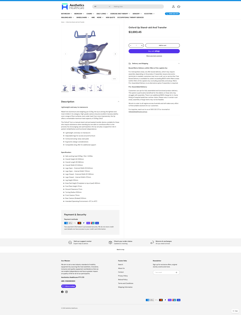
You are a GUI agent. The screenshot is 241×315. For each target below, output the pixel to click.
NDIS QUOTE (110, 17)
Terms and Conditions (125, 283)
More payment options (154, 56)
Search (120, 264)
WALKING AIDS (66, 17)
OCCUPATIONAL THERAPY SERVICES (130, 17)
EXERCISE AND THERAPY (119, 14)
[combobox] (128, 6)
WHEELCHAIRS (81, 17)
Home (62, 22)
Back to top (120, 249)
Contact (121, 272)
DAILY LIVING (101, 14)
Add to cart (162, 45)
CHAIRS (89, 14)
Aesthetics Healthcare (72, 308)
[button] (179, 6)
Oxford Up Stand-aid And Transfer (75, 22)
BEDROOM (78, 14)
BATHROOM (65, 14)
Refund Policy (123, 280)
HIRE (93, 17)
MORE (99, 17)
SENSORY (136, 14)
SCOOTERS (148, 14)
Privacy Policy (123, 276)
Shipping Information (125, 287)
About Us (121, 268)
